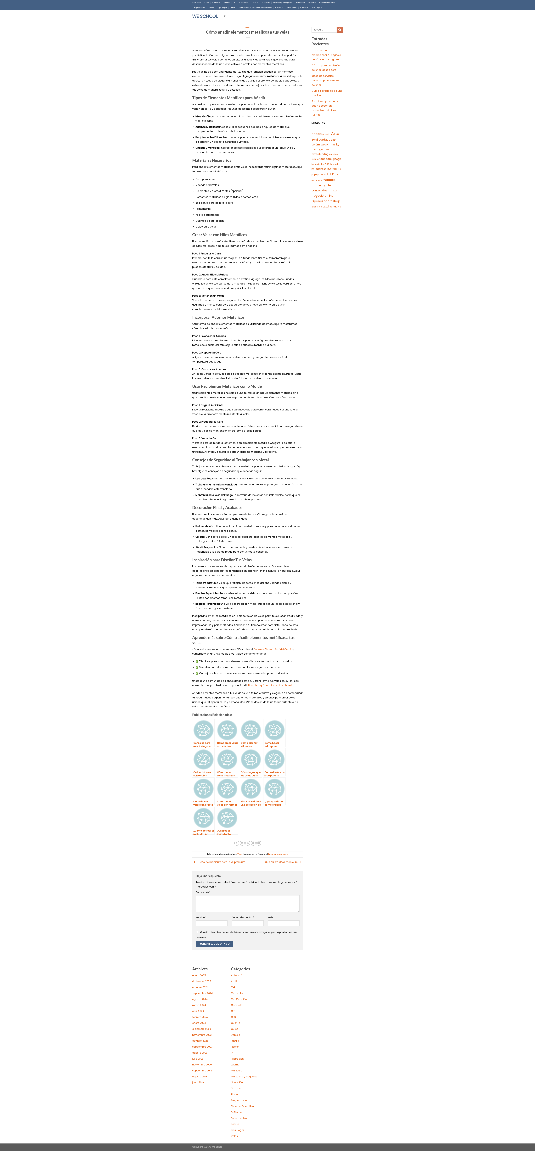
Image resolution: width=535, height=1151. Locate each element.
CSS (233, 1017)
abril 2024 (198, 1011)
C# (233, 987)
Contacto (304, 7)
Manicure (266, 2)
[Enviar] (340, 30)
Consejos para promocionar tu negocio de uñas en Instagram (326, 55)
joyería (331, 168)
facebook (325, 159)
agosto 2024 (200, 999)
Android (326, 134)
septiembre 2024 (202, 993)
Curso (234, 1029)
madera (329, 180)
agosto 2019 (199, 1076)
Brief (333, 139)
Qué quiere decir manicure (281, 862)
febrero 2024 (200, 1017)
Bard (315, 140)
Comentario (203, 892)
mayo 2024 (199, 1005)
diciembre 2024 (201, 981)
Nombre (201, 917)
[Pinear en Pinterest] (253, 843)
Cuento (235, 1023)
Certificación (239, 999)
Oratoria (312, 2)
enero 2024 (199, 1023)
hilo (327, 164)
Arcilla (234, 981)
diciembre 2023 (201, 1029)
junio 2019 (198, 1082)
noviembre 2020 (202, 1064)
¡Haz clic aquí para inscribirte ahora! (269, 685)
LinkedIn (324, 174)
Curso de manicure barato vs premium (221, 862)
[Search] (225, 16)
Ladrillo (254, 2)
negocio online (323, 196)
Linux (334, 174)
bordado (324, 140)
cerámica (318, 144)
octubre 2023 (200, 1040)
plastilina (317, 206)
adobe (317, 134)
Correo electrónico (243, 917)
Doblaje (235, 1035)
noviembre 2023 (202, 1035)
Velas (232, 7)
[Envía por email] (247, 843)
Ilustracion (243, 2)
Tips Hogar (222, 7)
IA (234, 2)
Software (236, 1112)
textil (326, 206)
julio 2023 (197, 1058)
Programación (239, 1100)
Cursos (278, 7)
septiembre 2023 (202, 1046)
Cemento (216, 2)
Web (270, 917)
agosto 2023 (199, 1052)
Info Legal (316, 7)
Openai (317, 201)
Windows (335, 206)
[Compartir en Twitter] (242, 843)
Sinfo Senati (292, 7)
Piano (234, 1094)
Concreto (236, 1005)
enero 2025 (199, 975)
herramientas (318, 164)
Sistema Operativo (327, 2)
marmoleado (332, 191)
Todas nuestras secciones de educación (255, 7)
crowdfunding (320, 154)
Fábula (235, 1040)
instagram (317, 168)
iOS (325, 169)
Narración (300, 2)
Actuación (196, 2)
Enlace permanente (278, 854)
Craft (207, 2)
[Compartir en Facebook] (236, 843)
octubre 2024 (200, 987)
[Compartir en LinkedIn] (258, 843)
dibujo (315, 159)
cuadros (333, 154)
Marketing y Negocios (282, 2)
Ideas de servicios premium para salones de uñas (325, 80)
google (337, 159)
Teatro (211, 7)
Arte (335, 133)
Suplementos (199, 7)
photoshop (332, 201)
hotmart (334, 164)
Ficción (227, 2)
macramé (317, 180)
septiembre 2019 (202, 1070)
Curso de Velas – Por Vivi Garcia (273, 649)
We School (205, 16)
